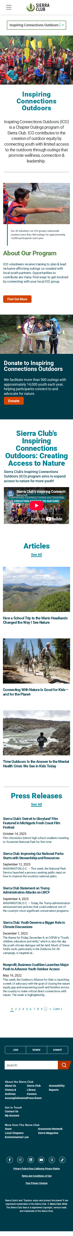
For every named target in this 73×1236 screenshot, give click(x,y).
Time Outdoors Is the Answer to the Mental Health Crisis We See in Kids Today (36, 763)
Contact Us (11, 1111)
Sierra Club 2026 (58, 1203)
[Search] (63, 1065)
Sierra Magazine (48, 1133)
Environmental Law (17, 1137)
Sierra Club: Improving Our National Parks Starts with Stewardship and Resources (33, 855)
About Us (10, 1085)
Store (8, 1129)
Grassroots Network (50, 1129)
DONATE (57, 1049)
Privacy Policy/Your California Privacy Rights (36, 1168)
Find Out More (17, 299)
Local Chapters (14, 1133)
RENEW (36, 1049)
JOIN (15, 1049)
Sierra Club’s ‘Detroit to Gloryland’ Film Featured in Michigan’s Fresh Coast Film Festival (31, 822)
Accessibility (57, 1085)
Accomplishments (16, 1098)
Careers (32, 1094)
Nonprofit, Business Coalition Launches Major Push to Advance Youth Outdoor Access (36, 966)
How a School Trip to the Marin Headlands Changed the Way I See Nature (35, 620)
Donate (13, 400)
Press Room (34, 1098)
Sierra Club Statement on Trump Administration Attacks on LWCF (26, 890)
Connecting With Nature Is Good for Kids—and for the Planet (35, 692)
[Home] (38, 7)
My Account (12, 1115)
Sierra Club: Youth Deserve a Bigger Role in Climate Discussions (34, 924)
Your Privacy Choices (36, 1183)
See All (36, 554)
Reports (54, 1090)
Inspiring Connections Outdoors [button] (34, 25)
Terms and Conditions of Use (37, 1175)
